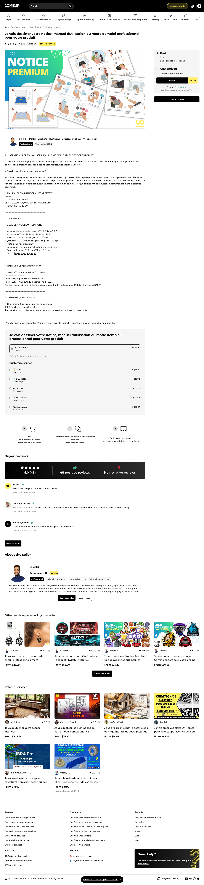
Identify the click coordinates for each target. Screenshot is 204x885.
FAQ (137, 840)
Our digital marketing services (20, 817)
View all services (102, 673)
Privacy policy (56, 878)
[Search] (70, 6)
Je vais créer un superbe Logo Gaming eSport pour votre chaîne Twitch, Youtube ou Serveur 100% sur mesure (176, 662)
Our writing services (15, 836)
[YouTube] (190, 878)
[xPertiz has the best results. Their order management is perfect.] (46, 573)
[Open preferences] (192, 6)
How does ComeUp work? (148, 817)
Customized (168, 68)
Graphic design (18, 27)
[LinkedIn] (186, 878)
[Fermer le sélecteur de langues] (120, 879)
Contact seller (177, 99)
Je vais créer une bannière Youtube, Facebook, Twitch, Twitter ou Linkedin (76, 660)
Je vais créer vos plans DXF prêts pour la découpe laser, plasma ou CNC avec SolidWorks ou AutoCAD (175, 731)
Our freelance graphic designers (86, 822)
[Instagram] (194, 878)
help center (143, 863)
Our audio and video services (19, 826)
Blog (137, 836)
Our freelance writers (80, 836)
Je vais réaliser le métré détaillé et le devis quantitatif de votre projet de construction (126, 731)
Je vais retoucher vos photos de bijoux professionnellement (24, 658)
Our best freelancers (80, 845)
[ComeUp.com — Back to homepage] (12, 6)
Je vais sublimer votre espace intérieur (23, 729)
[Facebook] (198, 878)
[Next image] (96, 634)
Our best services (13, 845)
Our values (140, 822)
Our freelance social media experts (87, 840)
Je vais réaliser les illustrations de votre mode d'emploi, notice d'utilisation (75, 731)
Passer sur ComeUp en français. (100, 879)
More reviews (13, 543)
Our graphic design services (19, 822)
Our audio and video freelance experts (89, 826)
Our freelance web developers (85, 831)
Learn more (84, 598)
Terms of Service (39, 878)
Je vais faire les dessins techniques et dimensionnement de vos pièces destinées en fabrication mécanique (77, 782)
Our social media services (18, 840)
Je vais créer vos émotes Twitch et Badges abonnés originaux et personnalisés (125, 660)
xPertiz (31, 138)
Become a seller (177, 6)
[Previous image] (58, 634)
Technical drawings (52, 27)
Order (172, 80)
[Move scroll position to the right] (197, 17)
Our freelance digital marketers (85, 817)
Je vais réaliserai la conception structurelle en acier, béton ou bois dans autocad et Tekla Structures (26, 782)
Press (137, 831)
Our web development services (20, 831)
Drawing (34, 27)
